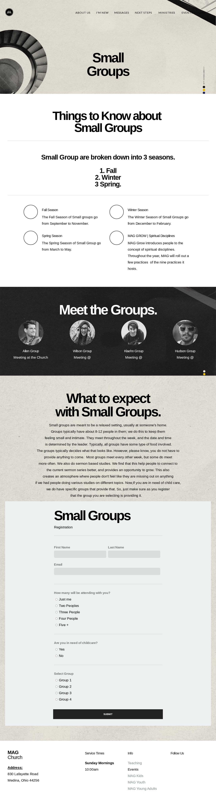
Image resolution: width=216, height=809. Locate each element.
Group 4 (65, 699)
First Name (62, 547)
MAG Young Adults (142, 788)
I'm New (102, 12)
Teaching (135, 763)
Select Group (63, 673)
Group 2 (65, 686)
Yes (62, 649)
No (61, 656)
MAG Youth (136, 782)
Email (58, 564)
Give (202, 12)
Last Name (116, 547)
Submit (107, 714)
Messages (121, 12)
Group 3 (65, 693)
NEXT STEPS (144, 12)
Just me (65, 599)
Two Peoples (69, 606)
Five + (64, 625)
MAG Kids (135, 776)
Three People (69, 612)
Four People (68, 618)
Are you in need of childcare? (76, 643)
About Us (82, 12)
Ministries (167, 12)
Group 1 (65, 680)
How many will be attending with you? (82, 593)
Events (187, 12)
